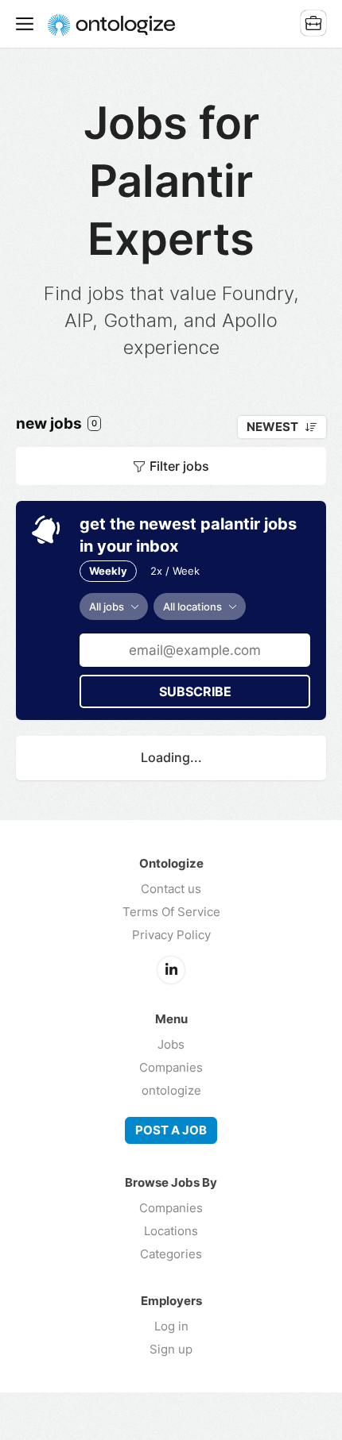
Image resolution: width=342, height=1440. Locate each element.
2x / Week (175, 570)
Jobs (171, 1044)
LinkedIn (171, 970)
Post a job (171, 1130)
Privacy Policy (171, 934)
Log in (171, 1326)
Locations (171, 1230)
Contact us (171, 888)
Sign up (171, 1349)
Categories (171, 1253)
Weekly (108, 570)
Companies (171, 1067)
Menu (28, 24)
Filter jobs (179, 466)
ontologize (171, 1090)
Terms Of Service (171, 911)
